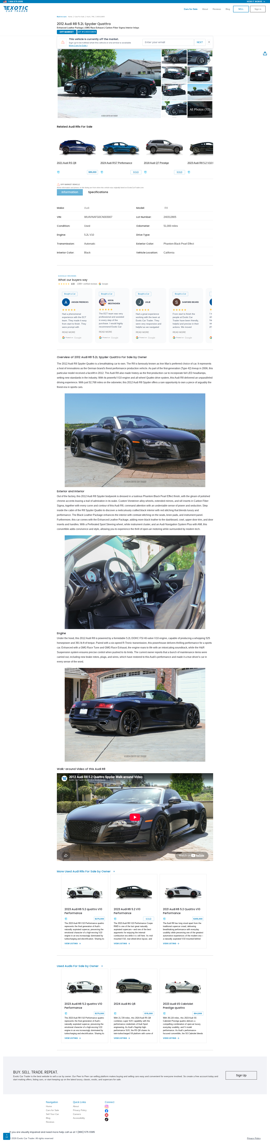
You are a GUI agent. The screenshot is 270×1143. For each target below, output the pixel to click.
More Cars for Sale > (78, 45)
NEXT (200, 42)
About (205, 9)
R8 (93, 16)
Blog (228, 9)
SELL (241, 9)
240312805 (100, 16)
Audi (88, 16)
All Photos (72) (200, 109)
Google (77, 337)
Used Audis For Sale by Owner (78, 966)
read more (68, 332)
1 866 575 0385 (15, 1)
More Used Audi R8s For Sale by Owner (84, 871)
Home (70, 16)
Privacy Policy (254, 1138)
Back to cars (62, 16)
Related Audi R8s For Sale (74, 127)
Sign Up (241, 1075)
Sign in (258, 9)
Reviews (217, 9)
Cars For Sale (79, 16)
